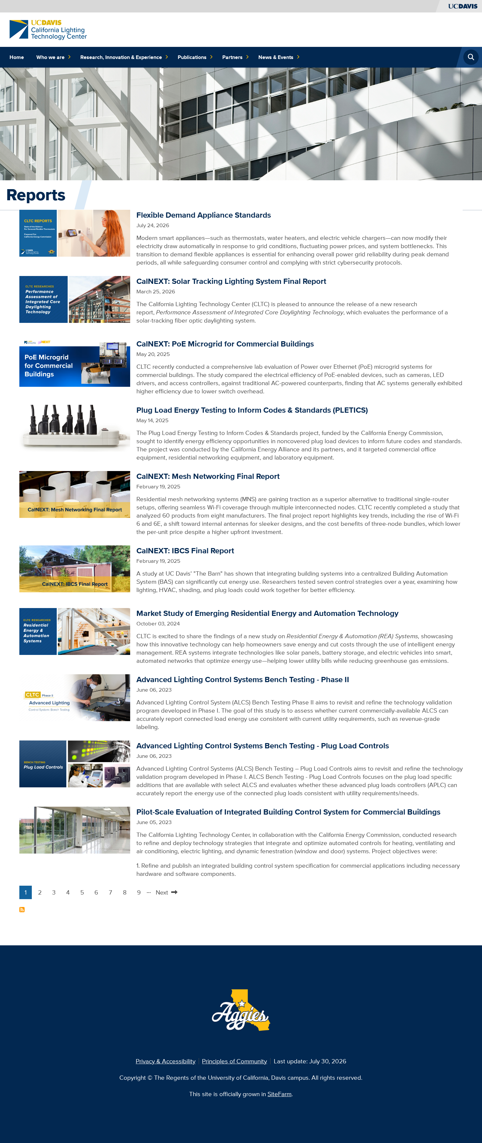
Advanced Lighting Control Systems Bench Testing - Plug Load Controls (262, 745)
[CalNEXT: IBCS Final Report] (74, 568)
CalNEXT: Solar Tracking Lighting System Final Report (231, 281)
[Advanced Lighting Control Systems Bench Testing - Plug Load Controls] (74, 763)
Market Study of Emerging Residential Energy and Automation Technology (267, 613)
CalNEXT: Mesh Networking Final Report (208, 476)
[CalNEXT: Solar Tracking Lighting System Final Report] (74, 298)
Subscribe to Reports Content (22, 909)
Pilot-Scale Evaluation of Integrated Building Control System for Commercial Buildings (288, 812)
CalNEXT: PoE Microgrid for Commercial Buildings (225, 343)
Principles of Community (234, 1061)
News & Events (275, 57)
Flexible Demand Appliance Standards (203, 215)
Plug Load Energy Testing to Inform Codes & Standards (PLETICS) (252, 410)
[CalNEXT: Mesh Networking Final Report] (74, 493)
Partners (232, 57)
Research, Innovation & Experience (121, 57)
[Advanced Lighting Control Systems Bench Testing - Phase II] (74, 696)
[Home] (48, 29)
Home (17, 57)
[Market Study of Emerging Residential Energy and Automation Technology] (74, 630)
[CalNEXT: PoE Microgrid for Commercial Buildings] (74, 361)
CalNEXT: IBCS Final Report (185, 550)
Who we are (50, 57)
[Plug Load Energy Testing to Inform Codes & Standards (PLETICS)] (74, 427)
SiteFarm (279, 1093)
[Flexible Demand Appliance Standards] (74, 232)
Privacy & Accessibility (165, 1061)
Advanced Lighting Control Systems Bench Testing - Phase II (242, 679)
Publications (192, 57)
